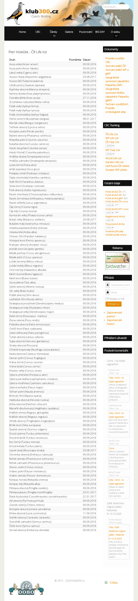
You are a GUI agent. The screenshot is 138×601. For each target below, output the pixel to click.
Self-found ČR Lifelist (117, 166)
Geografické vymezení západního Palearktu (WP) (117, 81)
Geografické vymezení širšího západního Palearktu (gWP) (117, 94)
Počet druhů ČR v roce (117, 201)
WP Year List (113, 150)
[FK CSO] (117, 257)
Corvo (111, 448)
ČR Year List (112, 142)
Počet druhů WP (114, 194)
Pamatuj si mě (116, 298)
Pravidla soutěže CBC (115, 60)
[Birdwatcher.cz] (117, 266)
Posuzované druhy (115, 223)
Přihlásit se (113, 304)
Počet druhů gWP (114, 198)
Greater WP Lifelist (116, 169)
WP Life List (112, 138)
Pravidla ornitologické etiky (116, 109)
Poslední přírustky (114, 231)
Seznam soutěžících (117, 104)
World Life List (114, 158)
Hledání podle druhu (116, 234)
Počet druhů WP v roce (117, 209)
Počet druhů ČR (113, 191)
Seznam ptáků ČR (116, 65)
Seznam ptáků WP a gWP (117, 71)
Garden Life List (115, 162)
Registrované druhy (115, 216)
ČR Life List (112, 134)
